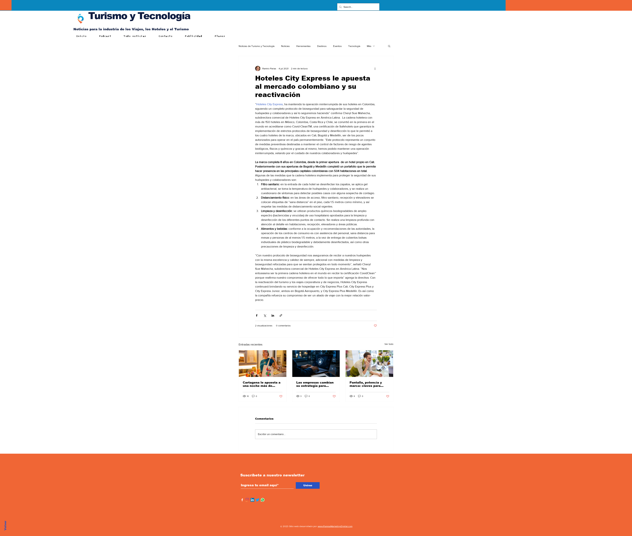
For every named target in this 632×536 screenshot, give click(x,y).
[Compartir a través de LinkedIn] (272, 315)
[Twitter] (257, 500)
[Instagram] (247, 500)
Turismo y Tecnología (139, 15)
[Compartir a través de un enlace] (280, 315)
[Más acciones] (375, 68)
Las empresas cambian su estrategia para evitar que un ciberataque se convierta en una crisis (315, 384)
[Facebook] (242, 500)
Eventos (337, 46)
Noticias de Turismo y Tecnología (257, 46)
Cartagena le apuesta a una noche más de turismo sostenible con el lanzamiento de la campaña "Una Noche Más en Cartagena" (261, 384)
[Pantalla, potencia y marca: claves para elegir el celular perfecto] (369, 363)
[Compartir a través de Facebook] (256, 315)
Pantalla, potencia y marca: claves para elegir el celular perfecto (366, 384)
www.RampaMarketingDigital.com (335, 526)
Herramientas (303, 46)
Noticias (285, 46)
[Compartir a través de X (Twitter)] (264, 315)
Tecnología (354, 46)
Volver (5, 525)
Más (369, 46)
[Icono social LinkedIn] (252, 500)
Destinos (322, 46)
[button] (389, 46)
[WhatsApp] (262, 500)
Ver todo (388, 344)
